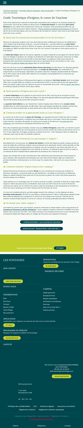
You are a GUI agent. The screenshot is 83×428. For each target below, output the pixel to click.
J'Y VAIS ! (60, 248)
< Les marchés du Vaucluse (41, 222)
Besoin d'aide (8, 307)
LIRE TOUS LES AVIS (13, 281)
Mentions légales (47, 406)
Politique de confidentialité (19, 406)
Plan (5, 298)
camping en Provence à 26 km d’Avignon (19, 210)
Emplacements (49, 296)
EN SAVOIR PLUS (12, 338)
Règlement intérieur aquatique (51, 410)
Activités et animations (52, 301)
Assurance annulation (66, 406)
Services (46, 304)
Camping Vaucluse (10, 11)
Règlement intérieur (27, 410)
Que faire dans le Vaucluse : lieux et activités (36, 11)
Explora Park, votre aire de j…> (41, 229)
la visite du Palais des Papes (22, 63)
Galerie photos (49, 310)
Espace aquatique (50, 298)
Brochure (7, 301)
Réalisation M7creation (60, 416)
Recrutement (8, 313)
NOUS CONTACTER (62, 376)
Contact (6, 304)
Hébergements (49, 293)
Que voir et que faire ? (51, 307)
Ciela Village (8, 310)
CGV (35, 406)
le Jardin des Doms (71, 84)
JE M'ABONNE (51, 266)
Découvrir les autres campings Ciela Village (34, 248)
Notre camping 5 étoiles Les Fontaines (54, 29)
